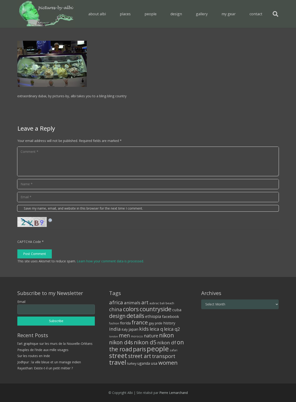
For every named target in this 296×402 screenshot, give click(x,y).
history (169, 323)
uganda (143, 363)
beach (170, 303)
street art (139, 356)
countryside (155, 309)
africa (116, 302)
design (117, 316)
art (144, 302)
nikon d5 (145, 342)
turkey (131, 363)
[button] (134, 14)
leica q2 (172, 329)
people (158, 348)
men (124, 335)
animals (132, 303)
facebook (170, 316)
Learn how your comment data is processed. (110, 261)
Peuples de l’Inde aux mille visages (42, 350)
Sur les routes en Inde (33, 356)
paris (139, 349)
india (115, 329)
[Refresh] (50, 219)
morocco (137, 336)
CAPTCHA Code (29, 241)
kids (144, 328)
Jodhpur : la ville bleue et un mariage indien (49, 362)
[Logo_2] (46, 14)
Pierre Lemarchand (173, 392)
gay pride (155, 323)
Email (21, 301)
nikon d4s (121, 342)
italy (125, 329)
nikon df (166, 342)
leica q (156, 329)
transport (163, 355)
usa (154, 363)
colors (131, 309)
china (115, 309)
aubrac (154, 303)
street (118, 355)
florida (125, 323)
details (135, 315)
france (140, 322)
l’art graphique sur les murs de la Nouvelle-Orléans (54, 343)
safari (173, 350)
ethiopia (153, 316)
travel (117, 362)
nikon (166, 335)
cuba (177, 309)
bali (162, 303)
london (113, 336)
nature (151, 336)
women (168, 362)
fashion (114, 323)
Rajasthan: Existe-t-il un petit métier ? (45, 368)
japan (133, 329)
